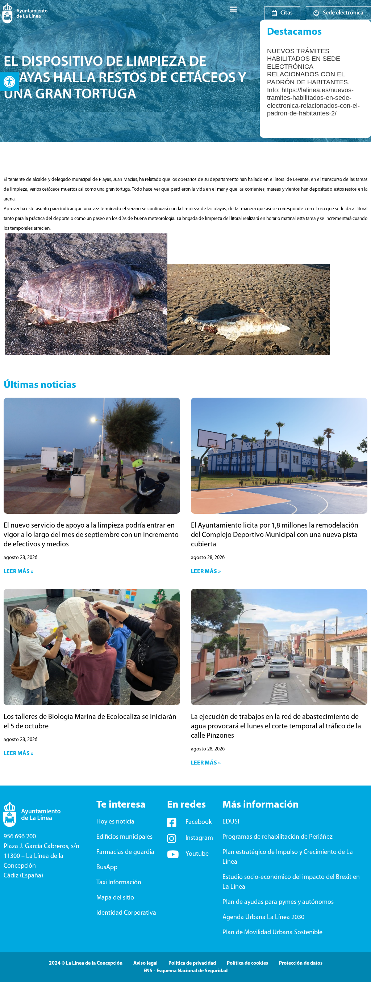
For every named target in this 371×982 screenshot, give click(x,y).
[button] (9, 81)
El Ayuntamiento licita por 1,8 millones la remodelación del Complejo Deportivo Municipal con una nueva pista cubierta (274, 535)
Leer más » (18, 572)
